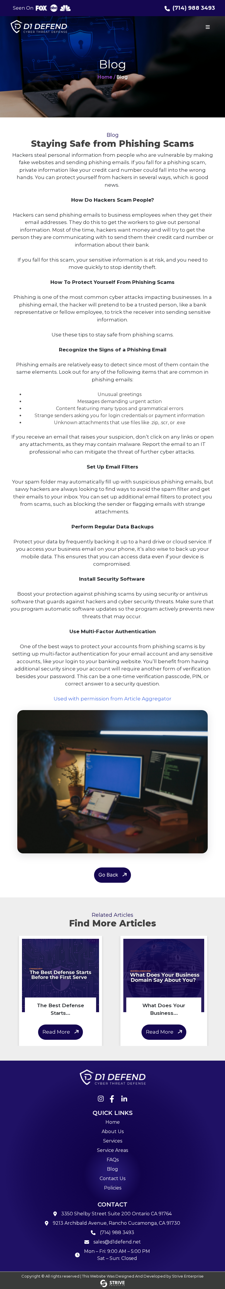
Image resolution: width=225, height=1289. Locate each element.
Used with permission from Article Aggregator (112, 699)
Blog (112, 1169)
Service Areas (112, 1150)
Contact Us (112, 1178)
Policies (112, 1188)
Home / (106, 77)
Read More (56, 1032)
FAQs (113, 1159)
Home (112, 1122)
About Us (113, 1131)
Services (112, 1141)
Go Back (108, 875)
